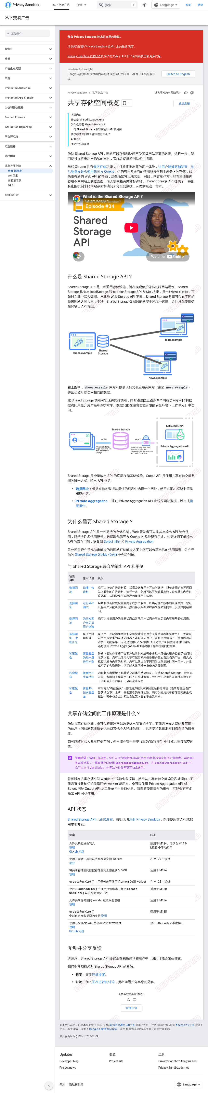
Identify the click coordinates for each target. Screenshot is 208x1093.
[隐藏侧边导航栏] (49, 1086)
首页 (188, 5)
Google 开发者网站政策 (103, 1029)
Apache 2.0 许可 (185, 1024)
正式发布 (106, 819)
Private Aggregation (139, 541)
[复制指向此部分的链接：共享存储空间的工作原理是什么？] (145, 713)
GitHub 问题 (76, 851)
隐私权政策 (76, 1084)
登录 (200, 4)
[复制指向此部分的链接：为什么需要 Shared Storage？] (138, 521)
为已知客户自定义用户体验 (88, 622)
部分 (72, 863)
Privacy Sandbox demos (173, 1067)
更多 (80, 5)
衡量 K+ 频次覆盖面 (88, 692)
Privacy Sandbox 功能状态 (84, 56)
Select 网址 (112, 541)
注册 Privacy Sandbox (144, 819)
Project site (116, 1061)
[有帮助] (186, 93)
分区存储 (99, 167)
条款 (62, 1084)
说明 (72, 847)
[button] (24, 49)
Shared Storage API (82, 819)
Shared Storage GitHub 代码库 (96, 554)
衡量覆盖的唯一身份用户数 (88, 657)
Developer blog (69, 1061)
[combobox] (117, 5)
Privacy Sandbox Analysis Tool (177, 1061)
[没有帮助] (192, 93)
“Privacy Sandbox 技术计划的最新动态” (109, 46)
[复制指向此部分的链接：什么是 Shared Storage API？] (137, 277)
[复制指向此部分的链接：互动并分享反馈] (106, 948)
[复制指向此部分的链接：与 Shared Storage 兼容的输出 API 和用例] (148, 566)
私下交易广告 (61, 5)
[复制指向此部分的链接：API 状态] (90, 809)
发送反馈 (184, 103)
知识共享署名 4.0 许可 (122, 1024)
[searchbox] (27, 33)
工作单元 (100, 758)
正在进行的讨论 (103, 982)
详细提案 (98, 975)
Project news (68, 1067)
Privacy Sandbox (77, 92)
